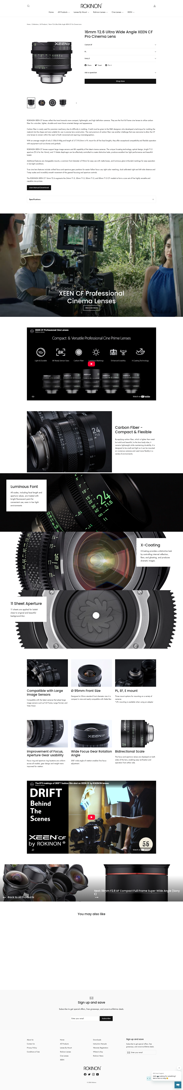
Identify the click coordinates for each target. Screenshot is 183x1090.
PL (85, 52)
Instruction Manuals (100, 1044)
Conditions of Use (33, 1052)
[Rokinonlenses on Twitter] (89, 1074)
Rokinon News (98, 1056)
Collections (35, 24)
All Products (63, 12)
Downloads (97, 1040)
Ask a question (91, 72)
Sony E (87, 58)
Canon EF (88, 45)
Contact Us (31, 1044)
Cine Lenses (117, 12)
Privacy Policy (32, 1048)
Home (51, 12)
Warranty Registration (100, 1048)
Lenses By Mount (80, 12)
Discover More (91, 308)
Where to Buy (98, 1052)
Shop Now (120, 81)
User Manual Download (39, 187)
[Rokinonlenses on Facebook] (85, 1074)
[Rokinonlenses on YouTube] (97, 1074)
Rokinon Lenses (99, 12)
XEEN (130, 12)
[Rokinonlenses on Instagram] (93, 1074)
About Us (30, 1040)
